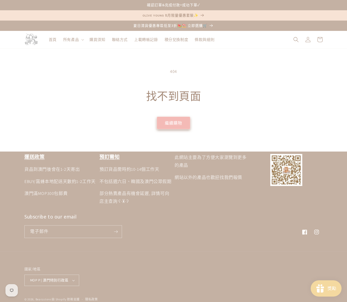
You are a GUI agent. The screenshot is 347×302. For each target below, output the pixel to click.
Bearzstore (43, 299)
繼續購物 (173, 123)
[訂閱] (116, 231)
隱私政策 (91, 299)
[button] (73, 39)
